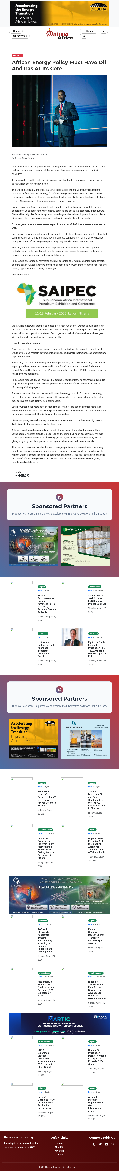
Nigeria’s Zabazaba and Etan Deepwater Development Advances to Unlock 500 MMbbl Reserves (97, 990)
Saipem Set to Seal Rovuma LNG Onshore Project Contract (97, 599)
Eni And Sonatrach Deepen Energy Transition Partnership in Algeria (96, 936)
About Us (59, 1147)
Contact (90, 31)
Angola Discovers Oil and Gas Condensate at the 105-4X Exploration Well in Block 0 (96, 800)
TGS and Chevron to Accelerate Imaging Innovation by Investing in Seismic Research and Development (45, 940)
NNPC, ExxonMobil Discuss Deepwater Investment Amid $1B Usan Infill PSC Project (46, 1058)
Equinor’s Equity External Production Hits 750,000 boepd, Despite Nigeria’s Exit (97, 649)
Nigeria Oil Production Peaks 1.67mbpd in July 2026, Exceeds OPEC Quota (97, 1057)
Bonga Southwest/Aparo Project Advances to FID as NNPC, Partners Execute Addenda (47, 604)
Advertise (22, 36)
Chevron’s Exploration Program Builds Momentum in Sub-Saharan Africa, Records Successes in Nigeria (46, 848)
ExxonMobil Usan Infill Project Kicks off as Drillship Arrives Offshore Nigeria (47, 798)
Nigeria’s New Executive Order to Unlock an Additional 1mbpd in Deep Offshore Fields (96, 845)
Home (16, 31)
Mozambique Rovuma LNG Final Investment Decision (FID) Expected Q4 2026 (46, 988)
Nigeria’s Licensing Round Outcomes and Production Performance (47, 1103)
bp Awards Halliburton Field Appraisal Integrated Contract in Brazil (46, 649)
